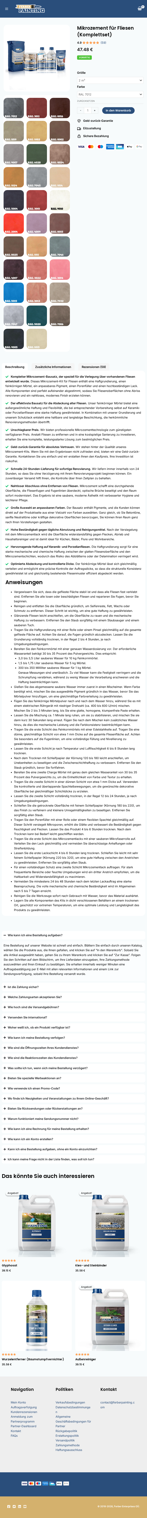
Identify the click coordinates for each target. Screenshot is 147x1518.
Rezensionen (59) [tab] (94, 367)
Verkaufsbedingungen (70, 1402)
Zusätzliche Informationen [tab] (53, 367)
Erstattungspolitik (67, 1435)
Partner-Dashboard (23, 1426)
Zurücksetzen (86, 101)
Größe (81, 72)
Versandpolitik (65, 1440)
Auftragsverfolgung (24, 1407)
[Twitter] (14, 1506)
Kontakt (16, 1431)
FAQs (14, 1435)
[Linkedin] (19, 1506)
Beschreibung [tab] (14, 367)
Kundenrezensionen (24, 1412)
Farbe (81, 86)
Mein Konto (18, 1402)
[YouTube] (25, 1506)
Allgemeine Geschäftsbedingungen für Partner (73, 1421)
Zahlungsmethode (68, 1445)
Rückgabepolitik (66, 1431)
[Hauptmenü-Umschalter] (6, 9)
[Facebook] (8, 1506)
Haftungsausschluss (69, 1450)
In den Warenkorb (118, 110)
